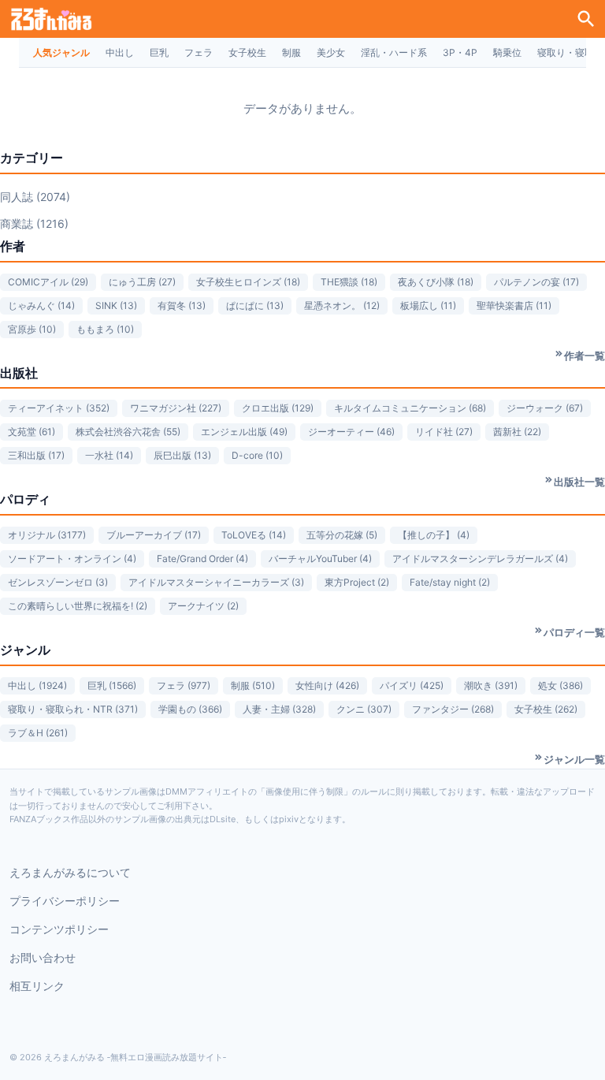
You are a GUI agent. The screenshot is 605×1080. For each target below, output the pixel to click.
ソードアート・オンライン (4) (72, 558)
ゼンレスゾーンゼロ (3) (58, 582)
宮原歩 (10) (32, 329)
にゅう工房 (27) (142, 282)
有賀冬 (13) (182, 305)
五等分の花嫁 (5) (341, 535)
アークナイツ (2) (203, 606)
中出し (120, 52)
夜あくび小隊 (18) (435, 282)
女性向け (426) (327, 685)
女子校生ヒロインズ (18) (248, 282)
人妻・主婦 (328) (279, 709)
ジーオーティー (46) (351, 432)
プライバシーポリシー (64, 900)
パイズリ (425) (412, 685)
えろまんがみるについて (70, 872)
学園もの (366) (190, 709)
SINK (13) (116, 305)
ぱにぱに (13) (255, 305)
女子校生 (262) (545, 709)
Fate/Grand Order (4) (202, 558)
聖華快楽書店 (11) (514, 305)
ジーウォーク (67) (545, 408)
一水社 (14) (109, 455)
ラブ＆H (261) (38, 733)
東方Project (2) (357, 582)
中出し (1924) (37, 685)
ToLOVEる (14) (253, 535)
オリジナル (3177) (47, 535)
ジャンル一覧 (574, 759)
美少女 (331, 52)
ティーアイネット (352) (58, 408)
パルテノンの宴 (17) (536, 282)
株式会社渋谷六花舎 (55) (128, 432)
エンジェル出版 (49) (244, 432)
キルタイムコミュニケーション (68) (410, 408)
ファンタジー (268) (453, 709)
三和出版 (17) (36, 455)
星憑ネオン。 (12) (342, 305)
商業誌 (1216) (34, 223)
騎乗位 (507, 52)
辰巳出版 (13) (182, 455)
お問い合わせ (42, 957)
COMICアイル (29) (48, 282)
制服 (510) (253, 685)
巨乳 (159, 52)
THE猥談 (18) (349, 282)
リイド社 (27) (444, 432)
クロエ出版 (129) (278, 408)
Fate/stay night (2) (450, 582)
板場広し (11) (428, 305)
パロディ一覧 (574, 632)
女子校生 (247, 52)
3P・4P (460, 52)
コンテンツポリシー (59, 929)
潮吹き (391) (491, 685)
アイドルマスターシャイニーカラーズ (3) (216, 582)
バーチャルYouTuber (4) (320, 558)
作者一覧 (584, 355)
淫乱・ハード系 (394, 52)
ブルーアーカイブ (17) (153, 535)
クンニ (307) (364, 709)
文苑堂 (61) (31, 432)
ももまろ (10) (105, 329)
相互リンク (37, 985)
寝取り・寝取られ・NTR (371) (73, 709)
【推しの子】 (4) (434, 535)
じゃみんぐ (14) (41, 305)
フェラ (198, 52)
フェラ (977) (183, 685)
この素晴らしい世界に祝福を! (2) (77, 606)
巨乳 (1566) (111, 685)
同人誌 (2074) (35, 196)
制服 (291, 52)
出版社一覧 (579, 481)
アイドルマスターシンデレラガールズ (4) (480, 558)
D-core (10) (257, 455)
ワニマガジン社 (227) (175, 408)
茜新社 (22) (517, 432)
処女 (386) (560, 685)
